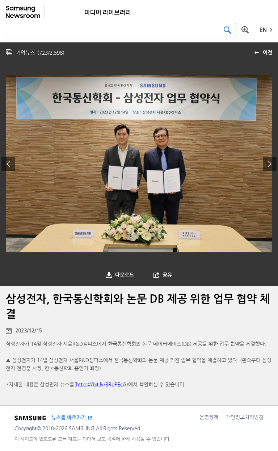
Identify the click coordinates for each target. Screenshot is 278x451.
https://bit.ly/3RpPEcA (101, 384)
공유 (167, 274)
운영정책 (208, 417)
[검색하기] (227, 30)
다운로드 (124, 274)
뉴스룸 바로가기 (68, 417)
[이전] (8, 164)
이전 (267, 52)
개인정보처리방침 (245, 417)
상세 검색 (245, 29)
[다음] (270, 164)
